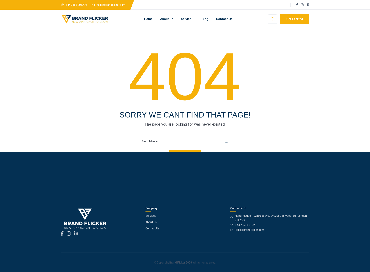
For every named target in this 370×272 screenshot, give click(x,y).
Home (148, 19)
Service (186, 19)
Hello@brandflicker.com (249, 229)
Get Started (294, 19)
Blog (205, 19)
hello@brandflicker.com (111, 4)
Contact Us (224, 19)
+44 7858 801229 (76, 4)
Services (150, 215)
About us (166, 19)
